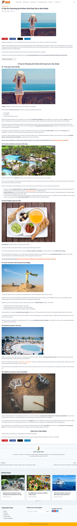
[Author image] (2, 11)
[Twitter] (57, 511)
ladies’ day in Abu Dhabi (25, 361)
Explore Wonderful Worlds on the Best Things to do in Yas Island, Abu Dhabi (17, 464)
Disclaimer (6, 514)
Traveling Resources (42, 2)
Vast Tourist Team (10, 11)
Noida (54, 259)
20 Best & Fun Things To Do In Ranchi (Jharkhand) (65, 464)
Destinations (19, 2)
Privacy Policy (7, 516)
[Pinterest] (55, 511)
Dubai (67, 140)
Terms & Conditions (8, 518)
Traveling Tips (33, 2)
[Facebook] (53, 511)
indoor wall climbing (30, 190)
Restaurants (26, 2)
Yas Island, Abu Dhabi (58, 140)
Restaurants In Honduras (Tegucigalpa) (26, 259)
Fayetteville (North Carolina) (43, 259)
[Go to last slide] (3, 487)
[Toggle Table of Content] (14, 59)
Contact (6, 513)
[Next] (74, 487)
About (5, 511)
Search (47, 511)
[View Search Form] (74, 2)
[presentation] (13, 483)
